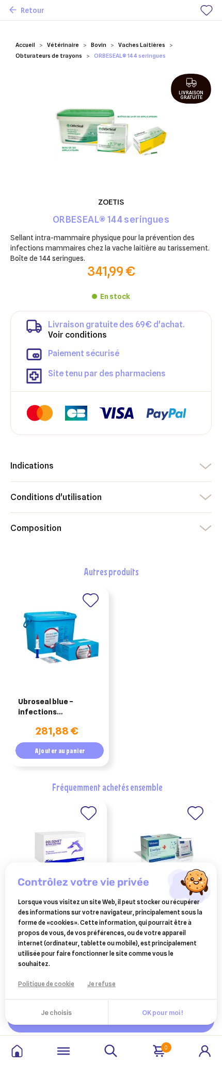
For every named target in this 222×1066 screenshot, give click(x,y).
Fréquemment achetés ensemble (107, 787)
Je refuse (101, 984)
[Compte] (205, 1050)
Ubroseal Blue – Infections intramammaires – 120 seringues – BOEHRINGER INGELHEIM (57, 707)
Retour (32, 10)
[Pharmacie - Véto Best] (17, 1051)
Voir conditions (77, 335)
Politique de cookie (46, 984)
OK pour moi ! (162, 1012)
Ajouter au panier (60, 750)
